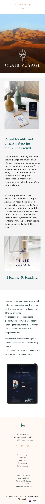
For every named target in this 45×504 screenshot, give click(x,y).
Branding (23, 458)
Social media (22, 463)
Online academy (22, 466)
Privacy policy (23, 499)
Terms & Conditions (31, 496)
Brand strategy (22, 455)
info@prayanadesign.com (23, 486)
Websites (22, 460)
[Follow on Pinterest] (28, 446)
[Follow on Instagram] (22, 446)
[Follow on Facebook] (17, 446)
